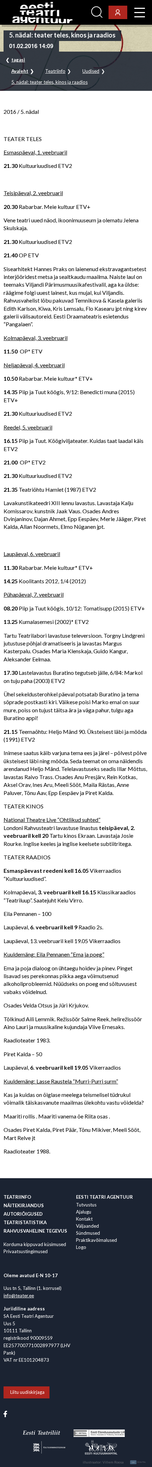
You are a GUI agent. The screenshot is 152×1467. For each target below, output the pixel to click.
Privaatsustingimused (26, 1251)
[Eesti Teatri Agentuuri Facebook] (5, 1413)
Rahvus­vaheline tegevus (35, 1231)
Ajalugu (83, 1212)
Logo (81, 1247)
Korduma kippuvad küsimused (35, 1244)
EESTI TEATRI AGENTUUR (104, 1197)
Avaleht (19, 71)
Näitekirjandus (24, 1205)
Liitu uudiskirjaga (27, 1392)
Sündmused (88, 1233)
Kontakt (84, 1219)
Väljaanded (87, 1226)
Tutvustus (86, 1205)
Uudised (90, 71)
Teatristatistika (25, 1222)
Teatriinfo (55, 71)
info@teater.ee (19, 1295)
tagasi (18, 60)
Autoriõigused (23, 1214)
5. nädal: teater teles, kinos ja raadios (49, 82)
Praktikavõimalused (96, 1240)
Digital (139, 1462)
